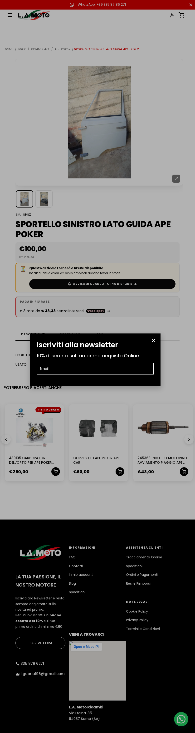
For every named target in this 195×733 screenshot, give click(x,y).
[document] (97, 366)
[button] (153, 340)
